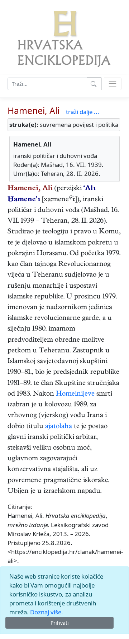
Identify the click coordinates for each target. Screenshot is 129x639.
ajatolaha (58, 427)
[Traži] (94, 84)
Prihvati (60, 622)
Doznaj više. (46, 612)
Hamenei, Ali (33, 111)
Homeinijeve (75, 394)
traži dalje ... (82, 112)
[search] (112, 84)
